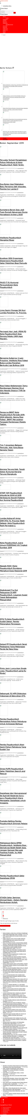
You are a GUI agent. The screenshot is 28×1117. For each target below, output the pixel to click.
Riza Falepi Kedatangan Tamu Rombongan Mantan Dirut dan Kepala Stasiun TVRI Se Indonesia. (13, 389)
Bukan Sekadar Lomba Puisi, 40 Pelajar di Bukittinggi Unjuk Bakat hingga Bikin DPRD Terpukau (15, 85)
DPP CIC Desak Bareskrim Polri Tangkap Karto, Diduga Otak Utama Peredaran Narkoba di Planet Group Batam (14, 976)
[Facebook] (3, 1099)
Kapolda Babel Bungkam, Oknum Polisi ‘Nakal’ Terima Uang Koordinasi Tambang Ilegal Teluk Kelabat (15, 1079)
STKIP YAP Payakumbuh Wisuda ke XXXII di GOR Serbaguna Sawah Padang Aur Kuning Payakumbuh (12, 496)
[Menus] (0, 2)
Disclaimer (5, 1111)
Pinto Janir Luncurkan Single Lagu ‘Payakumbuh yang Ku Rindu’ (13, 670)
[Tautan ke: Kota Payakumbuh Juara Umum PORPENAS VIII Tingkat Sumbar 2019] (5, 539)
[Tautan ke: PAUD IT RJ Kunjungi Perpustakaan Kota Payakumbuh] (5, 279)
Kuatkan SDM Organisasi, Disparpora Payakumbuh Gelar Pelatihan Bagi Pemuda (13, 260)
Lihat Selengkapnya (5, 925)
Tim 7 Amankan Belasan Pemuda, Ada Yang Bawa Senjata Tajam (11, 447)
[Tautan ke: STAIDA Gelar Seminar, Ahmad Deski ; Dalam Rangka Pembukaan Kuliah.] (5, 894)
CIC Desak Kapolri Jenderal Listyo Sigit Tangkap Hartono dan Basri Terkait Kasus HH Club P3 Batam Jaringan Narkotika (15, 1032)
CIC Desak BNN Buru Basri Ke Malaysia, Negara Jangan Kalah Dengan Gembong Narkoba (14, 1003)
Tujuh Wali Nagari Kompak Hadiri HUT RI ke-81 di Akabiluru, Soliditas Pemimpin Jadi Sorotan (14, 1014)
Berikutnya (5, 918)
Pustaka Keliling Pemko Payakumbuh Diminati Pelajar (14, 822)
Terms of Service (7, 1107)
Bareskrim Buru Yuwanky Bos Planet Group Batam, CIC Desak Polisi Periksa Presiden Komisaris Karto (15, 971)
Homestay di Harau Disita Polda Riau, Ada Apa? (14, 1090)
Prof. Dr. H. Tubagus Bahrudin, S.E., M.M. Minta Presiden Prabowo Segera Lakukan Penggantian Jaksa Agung (15, 986)
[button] (15, 13)
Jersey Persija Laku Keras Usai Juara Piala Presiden (14, 1075)
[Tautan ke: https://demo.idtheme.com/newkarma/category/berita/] (13, 68)
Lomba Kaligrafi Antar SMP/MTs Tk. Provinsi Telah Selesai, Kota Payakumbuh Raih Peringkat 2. (12, 522)
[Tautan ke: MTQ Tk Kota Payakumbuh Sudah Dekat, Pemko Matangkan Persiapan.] (5, 615)
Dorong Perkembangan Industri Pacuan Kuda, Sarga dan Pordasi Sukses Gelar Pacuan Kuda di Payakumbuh (15, 961)
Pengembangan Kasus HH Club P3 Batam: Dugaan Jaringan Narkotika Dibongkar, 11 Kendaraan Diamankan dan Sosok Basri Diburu (14, 1036)
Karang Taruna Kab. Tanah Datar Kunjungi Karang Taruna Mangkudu (12, 471)
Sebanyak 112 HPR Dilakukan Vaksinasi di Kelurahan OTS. (13, 694)
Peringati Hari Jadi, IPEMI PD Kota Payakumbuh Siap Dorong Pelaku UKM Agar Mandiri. (13, 335)
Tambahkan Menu (7, 6)
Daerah (2, 168)
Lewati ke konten (4, 0)
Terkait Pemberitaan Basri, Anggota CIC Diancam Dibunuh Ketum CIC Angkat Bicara (14, 993)
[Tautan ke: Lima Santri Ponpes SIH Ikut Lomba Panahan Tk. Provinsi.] (4, 306)
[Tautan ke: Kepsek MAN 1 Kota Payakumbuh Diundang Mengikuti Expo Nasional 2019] (5, 562)
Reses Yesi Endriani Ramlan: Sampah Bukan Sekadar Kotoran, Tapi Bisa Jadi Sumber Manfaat (15, 109)
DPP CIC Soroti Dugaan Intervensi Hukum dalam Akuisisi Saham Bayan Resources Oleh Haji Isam (14, 989)
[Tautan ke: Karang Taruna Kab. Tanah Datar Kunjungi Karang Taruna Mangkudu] (5, 465)
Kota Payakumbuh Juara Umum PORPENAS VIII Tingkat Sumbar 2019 (13, 545)
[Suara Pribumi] (4, 8)
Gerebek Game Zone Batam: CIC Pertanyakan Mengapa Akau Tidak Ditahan (13, 1022)
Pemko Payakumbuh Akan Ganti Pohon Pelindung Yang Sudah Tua (13, 747)
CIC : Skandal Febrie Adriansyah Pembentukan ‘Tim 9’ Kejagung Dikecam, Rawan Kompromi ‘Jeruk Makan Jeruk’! (15, 1007)
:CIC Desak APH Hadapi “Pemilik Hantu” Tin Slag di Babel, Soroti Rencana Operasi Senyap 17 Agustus (14, 1039)
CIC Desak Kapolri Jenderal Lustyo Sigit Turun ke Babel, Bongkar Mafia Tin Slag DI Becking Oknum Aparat (14, 1011)
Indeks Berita (6, 1108)
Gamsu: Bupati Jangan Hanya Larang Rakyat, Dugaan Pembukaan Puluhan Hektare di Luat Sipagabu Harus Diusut (15, 965)
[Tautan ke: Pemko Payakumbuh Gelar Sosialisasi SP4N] (5, 872)
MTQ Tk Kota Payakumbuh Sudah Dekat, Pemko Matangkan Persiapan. (12, 621)
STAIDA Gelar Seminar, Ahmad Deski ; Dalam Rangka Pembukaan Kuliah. (13, 900)
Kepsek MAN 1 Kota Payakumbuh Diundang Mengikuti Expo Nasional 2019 (13, 568)
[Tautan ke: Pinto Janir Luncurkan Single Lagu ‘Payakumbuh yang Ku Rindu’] (5, 665)
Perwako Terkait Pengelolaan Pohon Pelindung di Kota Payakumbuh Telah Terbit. (13, 162)
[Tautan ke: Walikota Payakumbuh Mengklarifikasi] (5, 234)
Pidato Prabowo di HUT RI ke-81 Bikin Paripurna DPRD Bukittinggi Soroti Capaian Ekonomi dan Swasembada (14, 97)
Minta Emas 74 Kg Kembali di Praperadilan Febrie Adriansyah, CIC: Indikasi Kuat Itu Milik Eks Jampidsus (15, 996)
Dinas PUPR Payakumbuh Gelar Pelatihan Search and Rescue (12, 771)
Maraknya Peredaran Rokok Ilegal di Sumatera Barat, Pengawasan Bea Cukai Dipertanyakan (15, 1066)
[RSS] (3, 1102)
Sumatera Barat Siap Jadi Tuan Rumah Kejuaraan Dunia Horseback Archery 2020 (13, 212)
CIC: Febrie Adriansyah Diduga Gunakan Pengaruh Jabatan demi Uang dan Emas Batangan (14, 957)
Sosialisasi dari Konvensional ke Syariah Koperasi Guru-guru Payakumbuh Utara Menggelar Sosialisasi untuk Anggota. (13, 798)
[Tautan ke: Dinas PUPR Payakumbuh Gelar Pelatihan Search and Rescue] (5, 765)
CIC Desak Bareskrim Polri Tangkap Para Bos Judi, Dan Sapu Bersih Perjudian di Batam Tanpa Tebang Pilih (15, 1019)
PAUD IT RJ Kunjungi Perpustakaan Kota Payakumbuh (9, 284)
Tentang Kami (6, 1110)
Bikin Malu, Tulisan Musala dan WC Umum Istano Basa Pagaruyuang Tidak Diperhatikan (14, 1088)
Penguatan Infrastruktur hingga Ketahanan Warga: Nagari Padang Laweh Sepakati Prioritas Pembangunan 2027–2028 (15, 121)
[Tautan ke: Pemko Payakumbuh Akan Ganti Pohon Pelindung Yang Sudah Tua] (5, 741)
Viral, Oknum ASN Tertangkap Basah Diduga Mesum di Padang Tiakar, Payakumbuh (15, 1083)
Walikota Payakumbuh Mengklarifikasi (10, 238)
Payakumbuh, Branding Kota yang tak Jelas (13, 1085)
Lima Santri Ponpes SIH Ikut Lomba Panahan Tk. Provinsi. (13, 311)
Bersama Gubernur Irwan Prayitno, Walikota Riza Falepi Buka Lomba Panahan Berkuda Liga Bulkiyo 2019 (14, 361)
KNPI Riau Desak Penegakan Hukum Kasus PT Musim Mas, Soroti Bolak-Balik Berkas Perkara (15, 968)
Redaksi (5, 1114)
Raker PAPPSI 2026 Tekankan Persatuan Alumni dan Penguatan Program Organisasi (15, 1028)
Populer (4, 138)
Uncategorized (3, 368)
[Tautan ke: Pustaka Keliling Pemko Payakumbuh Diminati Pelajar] (5, 817)
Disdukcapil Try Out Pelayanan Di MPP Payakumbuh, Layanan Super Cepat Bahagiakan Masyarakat (13, 595)
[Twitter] (3, 1101)
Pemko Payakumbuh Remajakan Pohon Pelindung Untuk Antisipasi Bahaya (13, 721)
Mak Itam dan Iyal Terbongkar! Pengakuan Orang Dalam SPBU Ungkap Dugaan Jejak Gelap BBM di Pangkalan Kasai (14, 133)
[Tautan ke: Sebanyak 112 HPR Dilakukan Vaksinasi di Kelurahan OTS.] (5, 690)
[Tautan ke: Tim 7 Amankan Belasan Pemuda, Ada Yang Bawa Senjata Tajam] (5, 441)
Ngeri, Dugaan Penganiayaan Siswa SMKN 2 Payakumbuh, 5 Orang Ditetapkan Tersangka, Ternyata (13, 1070)
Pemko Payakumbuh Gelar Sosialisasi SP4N (12, 876)
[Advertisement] (14, 50)
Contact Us (5, 1112)
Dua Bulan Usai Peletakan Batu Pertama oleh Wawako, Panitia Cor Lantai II (13, 186)
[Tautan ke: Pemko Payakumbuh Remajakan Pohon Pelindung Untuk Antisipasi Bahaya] (4, 715)
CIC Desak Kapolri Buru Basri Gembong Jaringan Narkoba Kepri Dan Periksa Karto (14, 1025)
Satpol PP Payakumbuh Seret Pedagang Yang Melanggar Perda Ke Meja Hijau (13, 646)
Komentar (5, 139)
